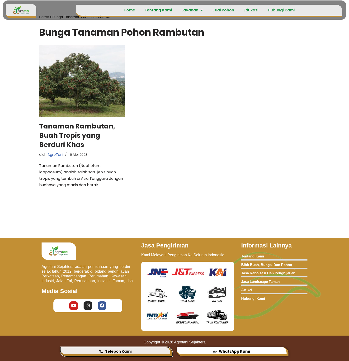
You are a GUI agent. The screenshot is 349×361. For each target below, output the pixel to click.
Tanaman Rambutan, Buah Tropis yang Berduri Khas (77, 135)
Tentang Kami (158, 10)
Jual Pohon (223, 10)
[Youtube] (73, 305)
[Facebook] (102, 305)
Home (129, 10)
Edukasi (251, 10)
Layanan (189, 10)
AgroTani (55, 154)
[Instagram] (88, 305)
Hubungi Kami (281, 10)
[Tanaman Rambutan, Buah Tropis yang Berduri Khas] (82, 81)
